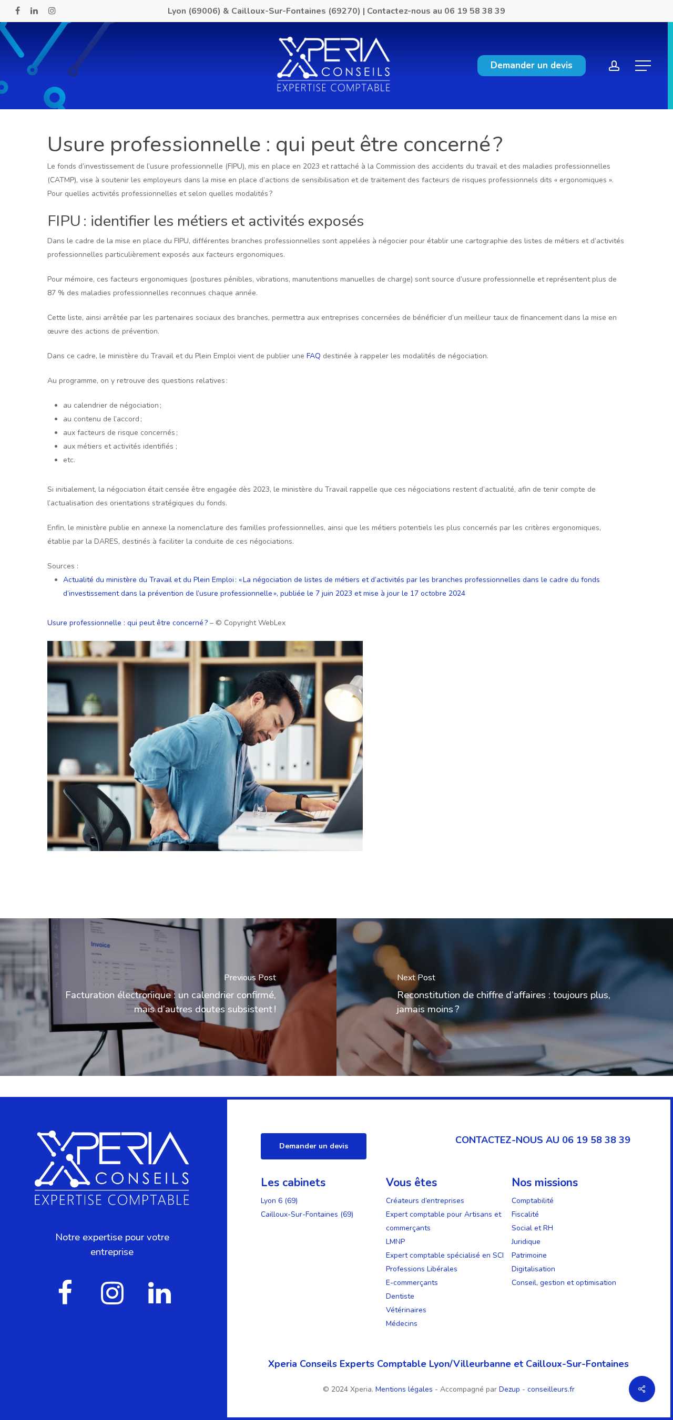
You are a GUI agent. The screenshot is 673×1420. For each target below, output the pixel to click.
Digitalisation (533, 1269)
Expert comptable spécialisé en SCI (445, 1255)
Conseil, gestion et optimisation (564, 1283)
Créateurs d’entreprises (425, 1201)
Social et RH (532, 1228)
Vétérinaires (406, 1310)
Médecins (401, 1324)
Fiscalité (525, 1214)
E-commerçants (412, 1283)
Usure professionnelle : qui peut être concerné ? (127, 623)
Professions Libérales (421, 1269)
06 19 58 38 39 (474, 11)
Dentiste (400, 1296)
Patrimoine (529, 1255)
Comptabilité (533, 1201)
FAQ (314, 356)
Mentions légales (405, 1389)
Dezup (509, 1389)
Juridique (526, 1242)
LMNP (395, 1242)
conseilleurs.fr (551, 1389)
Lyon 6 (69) (279, 1201)
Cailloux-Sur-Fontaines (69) (307, 1214)
